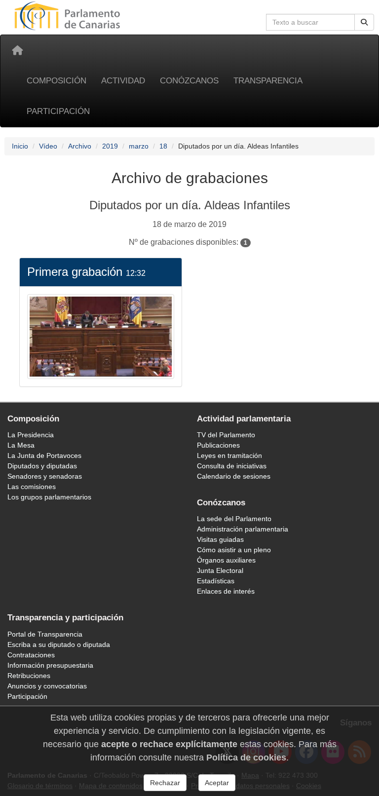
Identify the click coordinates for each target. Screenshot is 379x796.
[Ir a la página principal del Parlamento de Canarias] (68, 15)
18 (163, 146)
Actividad (123, 80)
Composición (56, 80)
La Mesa (21, 445)
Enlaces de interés (226, 591)
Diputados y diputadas (42, 466)
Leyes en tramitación (229, 455)
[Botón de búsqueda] (364, 22)
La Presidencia (30, 435)
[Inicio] (17, 50)
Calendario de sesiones (233, 476)
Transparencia (268, 80)
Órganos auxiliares (226, 560)
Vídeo (48, 146)
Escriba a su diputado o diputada (58, 644)
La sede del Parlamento (234, 519)
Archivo (79, 146)
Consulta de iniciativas (231, 466)
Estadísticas (215, 581)
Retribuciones (28, 676)
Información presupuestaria (50, 665)
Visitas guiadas (220, 539)
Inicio (20, 146)
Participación (58, 111)
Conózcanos (189, 80)
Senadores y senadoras (44, 476)
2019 (110, 146)
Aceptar (217, 783)
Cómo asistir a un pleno (234, 550)
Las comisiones (31, 487)
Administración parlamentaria (242, 529)
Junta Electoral (220, 570)
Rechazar (165, 783)
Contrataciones (31, 655)
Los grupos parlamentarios (49, 497)
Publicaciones (218, 445)
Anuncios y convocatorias (47, 686)
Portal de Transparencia (44, 634)
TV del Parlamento (226, 435)
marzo (139, 146)
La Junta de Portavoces (44, 455)
